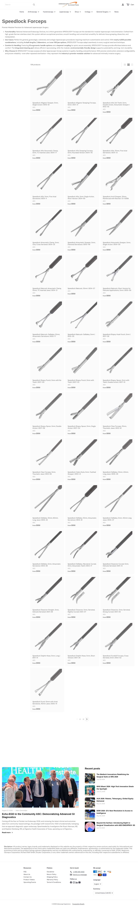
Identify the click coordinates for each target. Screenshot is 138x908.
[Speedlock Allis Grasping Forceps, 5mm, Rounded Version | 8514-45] (82, 138)
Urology (88, 12)
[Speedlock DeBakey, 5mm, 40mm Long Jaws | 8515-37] (117, 506)
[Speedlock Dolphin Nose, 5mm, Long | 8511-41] (47, 643)
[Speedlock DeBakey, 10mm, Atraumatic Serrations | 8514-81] (82, 506)
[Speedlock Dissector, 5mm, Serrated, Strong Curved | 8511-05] (117, 597)
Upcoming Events (30, 882)
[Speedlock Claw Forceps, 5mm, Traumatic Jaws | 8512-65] (47, 460)
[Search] (34, 4)
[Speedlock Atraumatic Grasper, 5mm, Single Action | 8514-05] (117, 230)
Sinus (77, 12)
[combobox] (20, 4)
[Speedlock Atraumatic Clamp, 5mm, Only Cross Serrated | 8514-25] (47, 230)
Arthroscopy (32, 12)
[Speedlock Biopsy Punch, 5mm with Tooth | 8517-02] (82, 368)
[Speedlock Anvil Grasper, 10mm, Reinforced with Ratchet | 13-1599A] (117, 184)
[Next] (87, 719)
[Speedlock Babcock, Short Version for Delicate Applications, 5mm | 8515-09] (117, 276)
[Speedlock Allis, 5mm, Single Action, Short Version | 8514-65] (82, 184)
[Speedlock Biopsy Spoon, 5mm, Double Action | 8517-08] (47, 414)
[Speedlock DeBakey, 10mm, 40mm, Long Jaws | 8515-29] (117, 460)
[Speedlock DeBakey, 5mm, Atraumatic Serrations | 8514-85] (47, 551)
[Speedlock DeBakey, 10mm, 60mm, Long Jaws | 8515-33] (47, 506)
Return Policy (51, 874)
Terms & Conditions (54, 882)
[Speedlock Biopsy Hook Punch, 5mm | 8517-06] (117, 322)
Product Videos (29, 880)
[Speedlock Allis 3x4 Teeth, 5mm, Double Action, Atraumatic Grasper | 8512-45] (117, 91)
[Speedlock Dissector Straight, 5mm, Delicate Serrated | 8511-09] (47, 597)
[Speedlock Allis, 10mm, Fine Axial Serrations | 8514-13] (117, 138)
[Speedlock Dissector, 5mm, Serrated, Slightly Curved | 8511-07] (82, 597)
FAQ (25, 872)
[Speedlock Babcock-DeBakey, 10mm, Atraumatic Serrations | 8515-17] (47, 322)
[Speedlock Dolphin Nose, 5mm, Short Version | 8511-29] (82, 643)
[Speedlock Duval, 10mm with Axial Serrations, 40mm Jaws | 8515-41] (47, 689)
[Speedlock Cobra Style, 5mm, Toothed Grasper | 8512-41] (82, 460)
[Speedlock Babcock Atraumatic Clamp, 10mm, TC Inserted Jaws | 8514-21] (47, 276)
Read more (6, 832)
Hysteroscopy (48, 12)
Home (21, 12)
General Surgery (102, 12)
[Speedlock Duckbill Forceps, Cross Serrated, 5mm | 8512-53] (117, 643)
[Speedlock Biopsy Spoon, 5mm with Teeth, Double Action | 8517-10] (117, 368)
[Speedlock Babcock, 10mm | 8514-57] (82, 275)
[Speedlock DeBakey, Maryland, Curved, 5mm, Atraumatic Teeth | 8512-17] (82, 551)
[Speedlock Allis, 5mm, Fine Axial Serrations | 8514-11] (47, 184)
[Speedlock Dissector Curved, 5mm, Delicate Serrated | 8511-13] (117, 551)
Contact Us (28, 877)
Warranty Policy (52, 880)
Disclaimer (50, 872)
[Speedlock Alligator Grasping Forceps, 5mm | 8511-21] (82, 90)
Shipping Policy (52, 877)
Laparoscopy (64, 12)
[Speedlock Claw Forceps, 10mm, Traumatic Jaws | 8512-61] (117, 414)
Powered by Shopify (78, 904)
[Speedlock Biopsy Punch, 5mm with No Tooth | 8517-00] (47, 368)
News (116, 12)
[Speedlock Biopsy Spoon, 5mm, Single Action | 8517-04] (82, 414)
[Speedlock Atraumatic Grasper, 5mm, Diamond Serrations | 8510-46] (82, 230)
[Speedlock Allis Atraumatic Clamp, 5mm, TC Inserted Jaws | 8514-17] (47, 138)
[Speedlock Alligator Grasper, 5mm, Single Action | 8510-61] (47, 90)
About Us (27, 874)
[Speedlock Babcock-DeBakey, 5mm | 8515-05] (82, 322)
